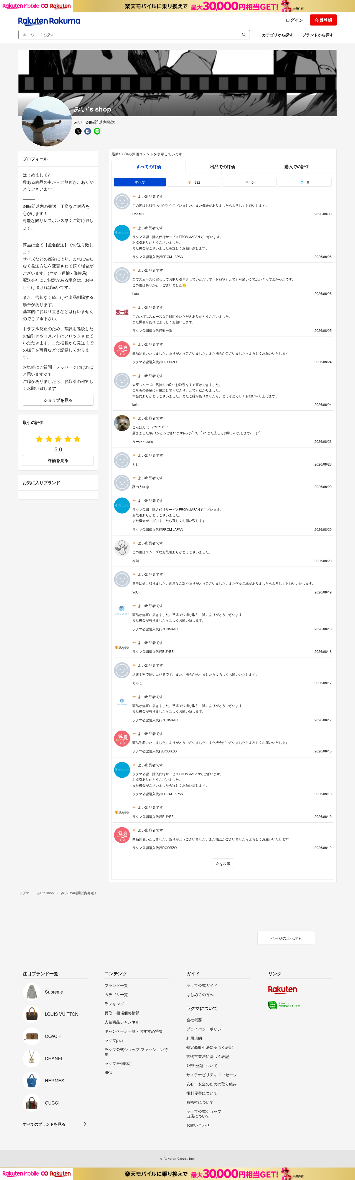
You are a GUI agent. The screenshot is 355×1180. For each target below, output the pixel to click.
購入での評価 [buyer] (297, 166)
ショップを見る (58, 400)
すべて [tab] (140, 182)
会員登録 (323, 20)
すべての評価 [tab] (148, 166)
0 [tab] (251, 182)
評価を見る (58, 460)
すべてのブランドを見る (44, 1124)
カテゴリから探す (277, 34)
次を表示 (223, 863)
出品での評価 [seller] (222, 166)
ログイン (294, 20)
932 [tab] (196, 182)
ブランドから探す (317, 34)
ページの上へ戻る (286, 938)
